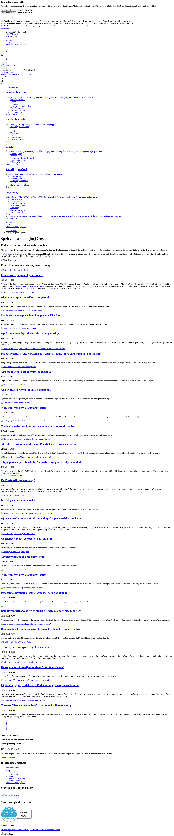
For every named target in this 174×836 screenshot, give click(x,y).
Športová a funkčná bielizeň (20, 106)
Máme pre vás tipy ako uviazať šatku (23, 407)
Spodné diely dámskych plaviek (22, 158)
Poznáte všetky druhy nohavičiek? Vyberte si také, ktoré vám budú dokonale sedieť (51, 353)
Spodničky (14, 104)
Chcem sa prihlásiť (8, 758)
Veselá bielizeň (16, 133)
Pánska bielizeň (15, 119)
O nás (8, 42)
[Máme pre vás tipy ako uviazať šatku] (15, 403)
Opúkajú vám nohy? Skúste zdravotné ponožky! (30, 333)
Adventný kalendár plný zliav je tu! (22, 556)
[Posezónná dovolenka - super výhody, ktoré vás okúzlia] (22, 588)
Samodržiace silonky (18, 183)
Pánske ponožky (16, 139)
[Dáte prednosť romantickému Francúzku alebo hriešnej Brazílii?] (26, 624)
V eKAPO (5, 254)
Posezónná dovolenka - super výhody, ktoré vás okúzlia (34, 592)
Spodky (13, 131)
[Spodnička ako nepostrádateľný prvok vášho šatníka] (21, 310)
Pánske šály (14, 208)
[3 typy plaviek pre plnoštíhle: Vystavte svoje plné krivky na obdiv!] (26, 457)
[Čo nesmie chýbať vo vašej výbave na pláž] (18, 534)
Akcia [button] (8, 214)
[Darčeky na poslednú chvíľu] (12, 495)
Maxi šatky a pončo (17, 206)
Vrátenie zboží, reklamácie (15, 778)
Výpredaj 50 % (11, 218)
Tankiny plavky (16, 154)
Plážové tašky (15, 162)
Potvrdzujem (5, 28)
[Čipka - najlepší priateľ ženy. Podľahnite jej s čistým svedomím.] (26, 680)
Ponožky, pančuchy (17, 169)
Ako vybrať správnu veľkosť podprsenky (26, 297)
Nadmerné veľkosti (17, 100)
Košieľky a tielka (16, 108)
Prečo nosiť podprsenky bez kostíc (22, 275)
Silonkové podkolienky (19, 181)
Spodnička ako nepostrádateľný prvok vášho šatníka (32, 315)
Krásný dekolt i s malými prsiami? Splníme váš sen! (32, 667)
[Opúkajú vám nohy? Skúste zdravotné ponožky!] (20, 328)
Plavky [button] (8, 142)
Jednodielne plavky (17, 156)
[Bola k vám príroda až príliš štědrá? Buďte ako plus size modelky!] (26, 606)
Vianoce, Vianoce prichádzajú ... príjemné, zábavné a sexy (36, 705)
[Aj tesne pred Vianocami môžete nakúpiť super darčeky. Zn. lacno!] (27, 513)
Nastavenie (6, 10)
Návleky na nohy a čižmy (20, 185)
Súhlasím (28, 10)
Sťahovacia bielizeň (17, 110)
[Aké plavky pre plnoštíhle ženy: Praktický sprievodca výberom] (25, 439)
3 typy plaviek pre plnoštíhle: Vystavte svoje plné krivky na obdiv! (41, 462)
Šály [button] (7, 187)
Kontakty (9, 40)
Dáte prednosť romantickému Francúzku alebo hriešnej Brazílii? (40, 628)
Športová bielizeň (16, 137)
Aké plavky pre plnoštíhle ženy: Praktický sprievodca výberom (39, 443)
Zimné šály (14, 201)
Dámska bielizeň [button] (12, 87)
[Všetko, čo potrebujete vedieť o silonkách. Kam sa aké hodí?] (24, 421)
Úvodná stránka (7, 830)
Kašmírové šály (16, 199)
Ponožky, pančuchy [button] (13, 164)
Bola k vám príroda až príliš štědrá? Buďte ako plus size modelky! (41, 610)
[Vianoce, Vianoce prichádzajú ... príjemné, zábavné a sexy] (23, 700)
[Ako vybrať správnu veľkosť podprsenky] (17, 292)
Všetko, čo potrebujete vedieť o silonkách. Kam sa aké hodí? (37, 425)
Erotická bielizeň (16, 112)
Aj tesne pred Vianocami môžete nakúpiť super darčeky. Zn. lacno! (42, 518)
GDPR (33, 830)
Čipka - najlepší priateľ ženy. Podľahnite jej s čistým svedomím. (40, 685)
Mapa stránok (41, 830)
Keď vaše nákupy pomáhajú (18, 480)
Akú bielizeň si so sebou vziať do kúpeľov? (27, 371)
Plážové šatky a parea (18, 160)
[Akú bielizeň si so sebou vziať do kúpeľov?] (18, 367)
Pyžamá (13, 129)
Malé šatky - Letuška (18, 203)
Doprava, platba (12, 774)
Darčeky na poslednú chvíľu (18, 500)
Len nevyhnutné (17, 10)
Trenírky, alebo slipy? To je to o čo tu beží (26, 647)
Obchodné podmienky (14, 781)
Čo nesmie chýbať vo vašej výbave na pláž (26, 538)
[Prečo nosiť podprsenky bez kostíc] (15, 270)
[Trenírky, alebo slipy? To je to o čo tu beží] (17, 642)
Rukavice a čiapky (17, 212)
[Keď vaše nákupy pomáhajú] (12, 475)
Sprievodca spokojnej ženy (16, 44)
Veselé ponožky (16, 176)
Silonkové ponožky (17, 179)
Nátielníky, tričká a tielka (19, 127)
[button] (2, 55)
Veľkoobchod (11, 776)
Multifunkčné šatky (17, 210)
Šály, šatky (12, 192)
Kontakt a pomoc (12, 768)
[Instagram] (6, 51)
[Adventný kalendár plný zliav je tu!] (15, 552)
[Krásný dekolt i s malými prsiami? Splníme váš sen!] (21, 662)
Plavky (13, 102)
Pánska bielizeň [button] (11, 115)
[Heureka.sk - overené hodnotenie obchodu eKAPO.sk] (9, 821)
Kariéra (8, 772)
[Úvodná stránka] (8, 65)
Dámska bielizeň (16, 92)
